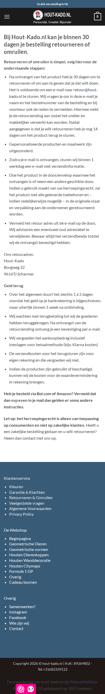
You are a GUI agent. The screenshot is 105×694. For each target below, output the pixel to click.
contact (29, 438)
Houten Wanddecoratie (29, 560)
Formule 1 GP (21, 571)
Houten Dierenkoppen (29, 554)
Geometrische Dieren (28, 543)
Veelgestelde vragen (26, 503)
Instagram (18, 611)
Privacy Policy (21, 514)
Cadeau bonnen (23, 582)
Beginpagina (20, 538)
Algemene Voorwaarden (30, 508)
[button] (7, 16)
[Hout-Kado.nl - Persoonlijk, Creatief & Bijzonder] (52, 17)
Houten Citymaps (24, 565)
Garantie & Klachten (27, 492)
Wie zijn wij (19, 623)
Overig (15, 576)
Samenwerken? (22, 606)
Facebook (17, 617)
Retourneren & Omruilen (31, 497)
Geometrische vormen (28, 549)
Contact (16, 628)
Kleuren (16, 486)
